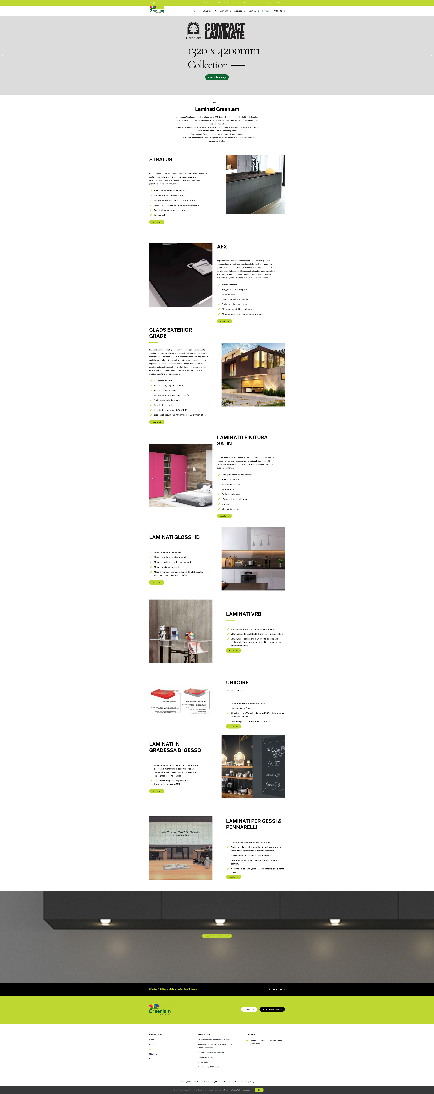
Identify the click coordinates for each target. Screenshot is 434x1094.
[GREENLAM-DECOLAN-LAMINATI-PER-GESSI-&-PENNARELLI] (160, 1005)
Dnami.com (239, 1082)
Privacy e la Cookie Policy (232, 1090)
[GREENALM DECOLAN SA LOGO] (156, 6)
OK (259, 1090)
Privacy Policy (249, 1082)
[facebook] (150, 3)
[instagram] (154, 3)
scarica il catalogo (164, 59)
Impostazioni (246, 1090)
